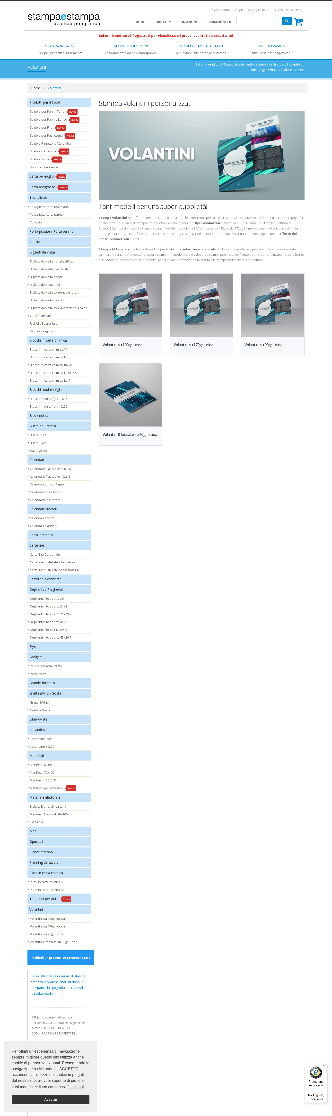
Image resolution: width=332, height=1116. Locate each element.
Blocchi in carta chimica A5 (48, 357)
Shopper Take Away (44, 167)
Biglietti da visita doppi (46, 277)
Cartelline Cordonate (45, 554)
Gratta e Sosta (40, 710)
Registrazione (220, 10)
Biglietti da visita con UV (47, 300)
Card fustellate (40, 316)
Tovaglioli (36, 222)
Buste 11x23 (39, 435)
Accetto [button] (50, 1099)
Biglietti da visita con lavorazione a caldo (58, 308)
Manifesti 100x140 (43, 780)
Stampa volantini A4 (258, 228)
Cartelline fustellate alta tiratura (52, 562)
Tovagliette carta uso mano (49, 207)
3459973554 (296, 69)
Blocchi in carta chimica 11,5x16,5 (53, 373)
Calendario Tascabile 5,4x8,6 (50, 469)
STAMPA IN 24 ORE (60, 46)
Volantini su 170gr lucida (47, 926)
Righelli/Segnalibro (43, 323)
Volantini (54, 88)
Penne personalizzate (46, 666)
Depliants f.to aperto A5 (47, 599)
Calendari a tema (42, 518)
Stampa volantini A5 (185, 228)
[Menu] (324, 1067)
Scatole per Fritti (47, 127)
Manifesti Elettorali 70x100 (49, 814)
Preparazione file (218, 22)
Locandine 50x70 (42, 747)
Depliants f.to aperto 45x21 (49, 622)
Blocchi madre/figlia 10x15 (48, 399)
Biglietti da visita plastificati (49, 269)
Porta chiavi (38, 674)
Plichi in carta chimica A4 (47, 890)
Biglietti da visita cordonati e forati (54, 292)
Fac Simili (36, 822)
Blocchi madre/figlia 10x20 (48, 406)
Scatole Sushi (45, 159)
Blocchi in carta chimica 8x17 (50, 380)
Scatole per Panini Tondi (53, 111)
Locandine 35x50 (42, 739)
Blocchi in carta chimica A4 (48, 349)
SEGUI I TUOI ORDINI (131, 46)
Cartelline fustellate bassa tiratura (54, 570)
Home (140, 22)
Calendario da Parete (45, 500)
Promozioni (187, 22)
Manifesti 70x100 (42, 773)
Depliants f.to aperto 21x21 (49, 606)
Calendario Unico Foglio (47, 484)
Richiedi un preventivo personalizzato (60, 958)
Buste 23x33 (39, 451)
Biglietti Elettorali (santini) (48, 806)
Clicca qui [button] (75, 1087)
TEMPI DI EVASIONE (271, 46)
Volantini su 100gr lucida (47, 919)
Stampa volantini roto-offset (241, 233)
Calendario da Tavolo (45, 492)
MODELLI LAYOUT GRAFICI (201, 46)
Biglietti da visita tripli (45, 285)
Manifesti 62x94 (41, 765)
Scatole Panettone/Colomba (50, 143)
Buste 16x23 (39, 443)
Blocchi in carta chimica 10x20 (51, 365)
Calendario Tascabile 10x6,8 (50, 477)
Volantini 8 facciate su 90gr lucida (53, 942)
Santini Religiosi (41, 331)
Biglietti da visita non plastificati (52, 261)
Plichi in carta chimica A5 (47, 882)
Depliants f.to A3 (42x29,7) (48, 630)
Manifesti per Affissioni (52, 788)
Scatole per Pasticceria (52, 135)
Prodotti (159, 22)
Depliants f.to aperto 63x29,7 (50, 637)
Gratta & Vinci (39, 702)
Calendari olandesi (43, 526)
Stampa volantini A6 (155, 228)
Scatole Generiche (49, 151)
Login (239, 10)
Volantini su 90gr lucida (46, 934)
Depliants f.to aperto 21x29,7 (50, 614)
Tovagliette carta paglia (46, 215)
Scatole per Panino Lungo (54, 119)
